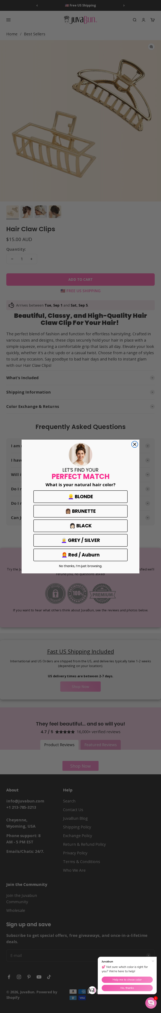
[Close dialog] (135, 444)
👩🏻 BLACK (81, 525)
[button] (151, 1003)
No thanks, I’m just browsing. (80, 566)
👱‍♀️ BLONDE (80, 496)
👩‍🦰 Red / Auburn (80, 555)
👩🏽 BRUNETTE (80, 511)
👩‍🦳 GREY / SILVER (80, 540)
